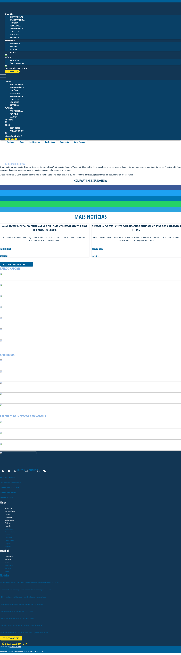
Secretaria (64, 142)
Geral (22, 142)
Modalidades (16, 29)
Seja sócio (15, 61)
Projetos (14, 32)
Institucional (16, 17)
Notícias (10, 52)
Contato (12, 71)
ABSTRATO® (15, 647)
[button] (90, 76)
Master (13, 117)
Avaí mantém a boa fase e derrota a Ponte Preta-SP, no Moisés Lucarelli (24, 633)
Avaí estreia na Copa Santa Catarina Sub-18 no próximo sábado (21, 604)
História (14, 23)
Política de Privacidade (9, 487)
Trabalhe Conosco (7, 478)
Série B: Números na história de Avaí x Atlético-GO (16, 618)
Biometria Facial (7, 497)
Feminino (14, 46)
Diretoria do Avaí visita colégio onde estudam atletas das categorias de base (25, 590)
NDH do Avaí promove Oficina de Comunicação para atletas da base (23, 597)
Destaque (11, 142)
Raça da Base (97, 248)
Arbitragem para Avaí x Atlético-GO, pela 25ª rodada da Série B (21, 625)
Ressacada (15, 26)
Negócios (14, 35)
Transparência (17, 20)
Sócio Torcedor (80, 142)
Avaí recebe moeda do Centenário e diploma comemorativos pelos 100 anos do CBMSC (29, 583)
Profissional (16, 44)
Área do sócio (17, 63)
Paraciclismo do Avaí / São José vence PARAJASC (17, 611)
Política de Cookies (8, 492)
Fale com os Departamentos (12, 483)
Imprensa (14, 105)
